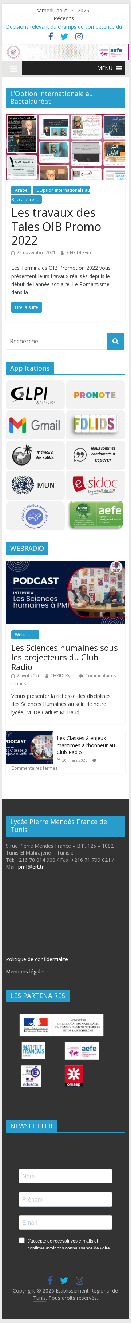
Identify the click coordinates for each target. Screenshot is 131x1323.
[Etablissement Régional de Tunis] (65, 48)
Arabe (21, 190)
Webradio (25, 635)
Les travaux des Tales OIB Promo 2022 (56, 226)
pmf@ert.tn (31, 866)
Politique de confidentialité (37, 959)
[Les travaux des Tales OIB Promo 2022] (65, 118)
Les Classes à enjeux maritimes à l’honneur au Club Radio (86, 745)
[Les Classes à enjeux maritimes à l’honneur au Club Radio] (29, 734)
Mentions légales (26, 971)
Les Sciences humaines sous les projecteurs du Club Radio (64, 657)
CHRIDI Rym (79, 252)
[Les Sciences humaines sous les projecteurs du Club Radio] (65, 564)
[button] (104, 68)
